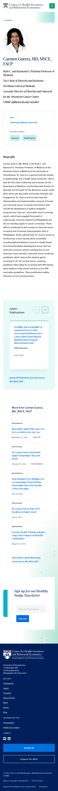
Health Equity (29, 138)
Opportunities (9, 697)
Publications (8, 683)
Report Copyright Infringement (15, 780)
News (5, 702)
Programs (7, 693)
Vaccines (15, 138)
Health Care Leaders (11, 727)
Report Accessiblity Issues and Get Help (19, 786)
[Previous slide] (36, 310)
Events (6, 707)
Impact (6, 688)
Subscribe (22, 618)
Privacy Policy (37, 780)
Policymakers (8, 722)
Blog (5, 712)
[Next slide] (45, 310)
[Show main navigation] (52, 6)
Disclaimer (43, 786)
